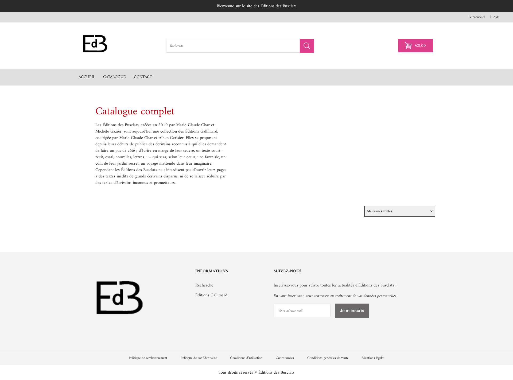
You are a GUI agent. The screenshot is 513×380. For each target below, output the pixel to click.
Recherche (204, 285)
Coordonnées (285, 358)
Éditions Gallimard (211, 295)
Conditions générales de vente (327, 358)
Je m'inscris (352, 310)
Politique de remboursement (148, 358)
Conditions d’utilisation (246, 358)
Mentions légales (373, 358)
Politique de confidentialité (199, 358)
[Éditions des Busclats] (120, 326)
